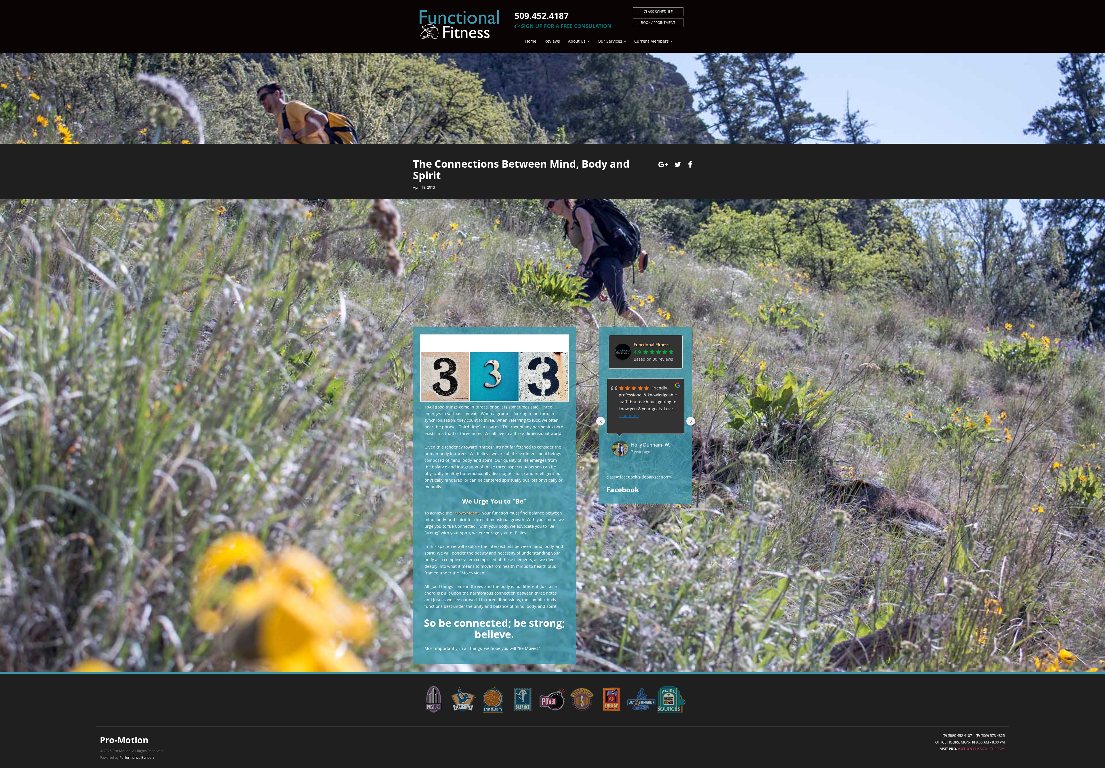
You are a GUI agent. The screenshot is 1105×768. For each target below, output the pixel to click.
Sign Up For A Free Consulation (565, 26)
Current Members (651, 41)
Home (530, 41)
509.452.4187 (542, 16)
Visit (972, 748)
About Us (577, 41)
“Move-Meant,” (467, 513)
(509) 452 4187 (960, 735)
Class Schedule (658, 11)
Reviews (552, 41)
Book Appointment (658, 22)
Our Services (610, 41)
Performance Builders (137, 757)
